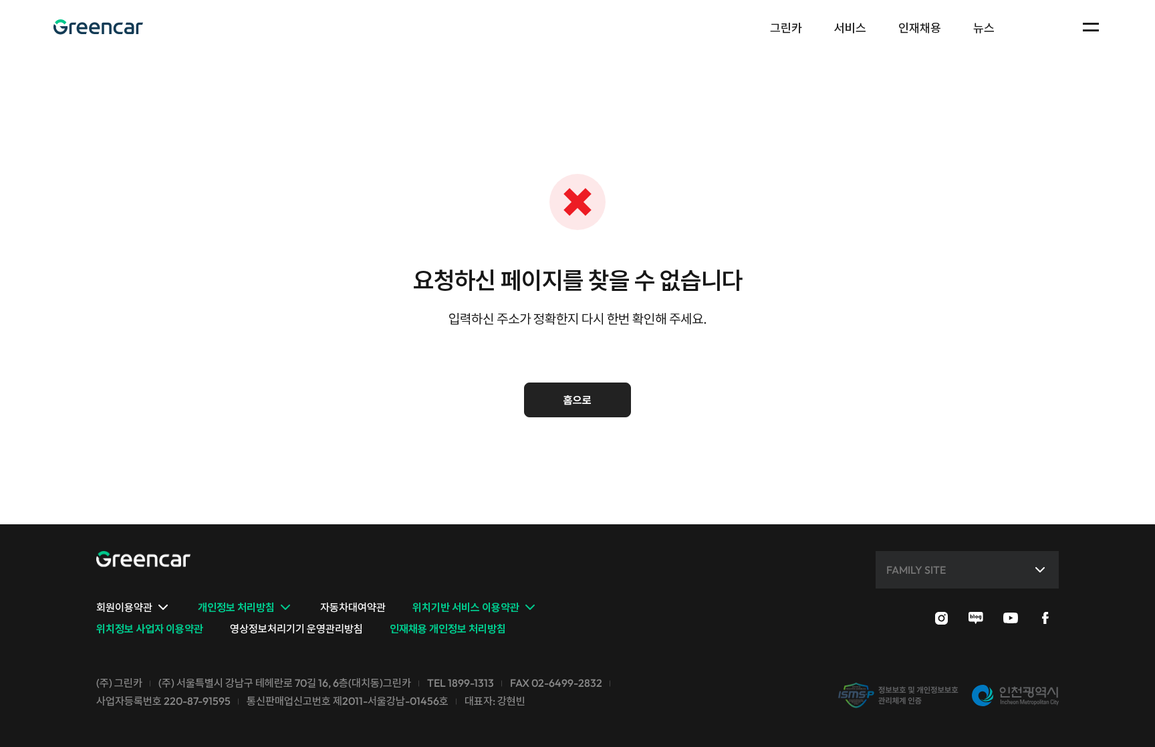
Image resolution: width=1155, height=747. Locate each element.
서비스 (850, 27)
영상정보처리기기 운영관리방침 (296, 628)
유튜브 (1010, 618)
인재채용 (919, 27)
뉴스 (984, 27)
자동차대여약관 (353, 607)
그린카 (98, 27)
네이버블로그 (975, 618)
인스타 (941, 618)
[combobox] (970, 570)
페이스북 (1045, 618)
